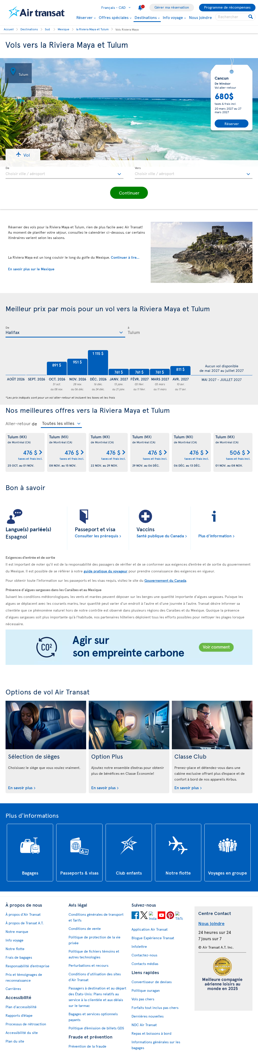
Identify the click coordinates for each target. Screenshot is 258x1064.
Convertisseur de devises (152, 981)
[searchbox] (235, 17)
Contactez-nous (144, 955)
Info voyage (173, 17)
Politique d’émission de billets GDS (96, 1028)
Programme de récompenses (227, 7)
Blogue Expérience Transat (153, 937)
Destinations (146, 17)
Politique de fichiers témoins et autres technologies (94, 954)
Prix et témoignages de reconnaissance (24, 977)
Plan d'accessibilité (21, 1006)
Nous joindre (200, 17)
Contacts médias (145, 963)
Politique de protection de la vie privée (94, 940)
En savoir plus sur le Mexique (31, 269)
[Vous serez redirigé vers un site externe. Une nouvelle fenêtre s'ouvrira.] (129, 648)
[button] (23, 154)
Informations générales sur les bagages (156, 1044)
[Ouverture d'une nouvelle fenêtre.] (135, 916)
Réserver (84, 17)
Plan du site (15, 1041)
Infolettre (139, 946)
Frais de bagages (19, 957)
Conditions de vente (85, 928)
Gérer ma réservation (171, 7)
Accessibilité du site (22, 1032)
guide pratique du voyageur (105, 570)
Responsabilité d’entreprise (27, 965)
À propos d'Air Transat (23, 914)
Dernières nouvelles (148, 1016)
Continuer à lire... (125, 257)
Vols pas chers (143, 999)
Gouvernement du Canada (165, 580)
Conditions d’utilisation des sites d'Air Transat (95, 977)
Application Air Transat (150, 929)
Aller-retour (18, 423)
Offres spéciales (114, 17)
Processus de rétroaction (26, 1024)
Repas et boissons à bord (151, 1033)
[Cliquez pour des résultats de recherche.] (251, 17)
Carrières (13, 988)
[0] (16, 362)
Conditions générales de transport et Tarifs (96, 917)
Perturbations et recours (88, 965)
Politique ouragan (146, 990)
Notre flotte (15, 948)
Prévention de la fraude (87, 1046)
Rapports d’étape (19, 1015)
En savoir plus (20, 787)
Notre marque (17, 931)
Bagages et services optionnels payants (93, 1016)
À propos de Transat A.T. (25, 923)
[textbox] (64, 173)
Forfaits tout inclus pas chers (155, 1007)
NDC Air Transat (144, 1024)
